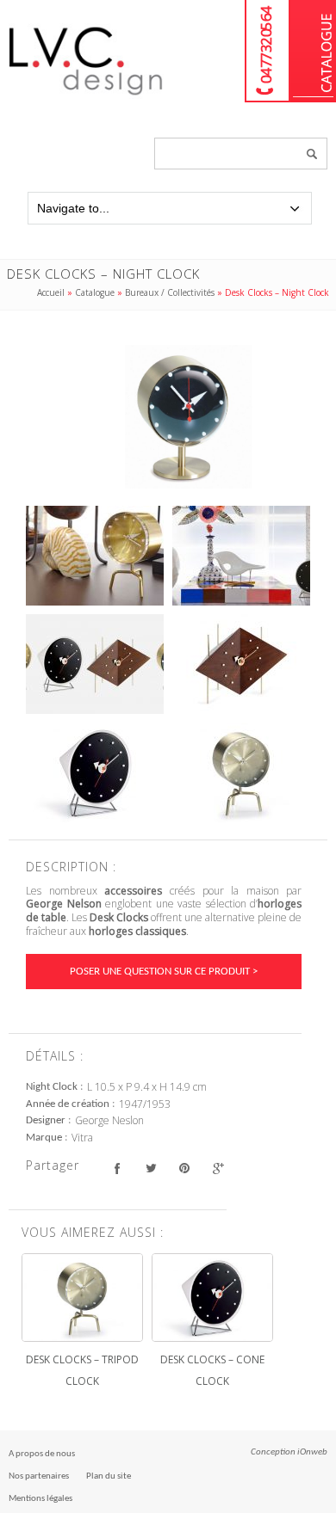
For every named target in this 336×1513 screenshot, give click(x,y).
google (217, 1168)
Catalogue (313, 51)
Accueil (51, 292)
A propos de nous (42, 1454)
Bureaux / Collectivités (170, 292)
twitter (150, 1168)
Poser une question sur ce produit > (164, 971)
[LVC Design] (86, 96)
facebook (117, 1168)
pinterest (184, 1168)
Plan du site (108, 1476)
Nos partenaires (39, 1476)
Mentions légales (40, 1499)
